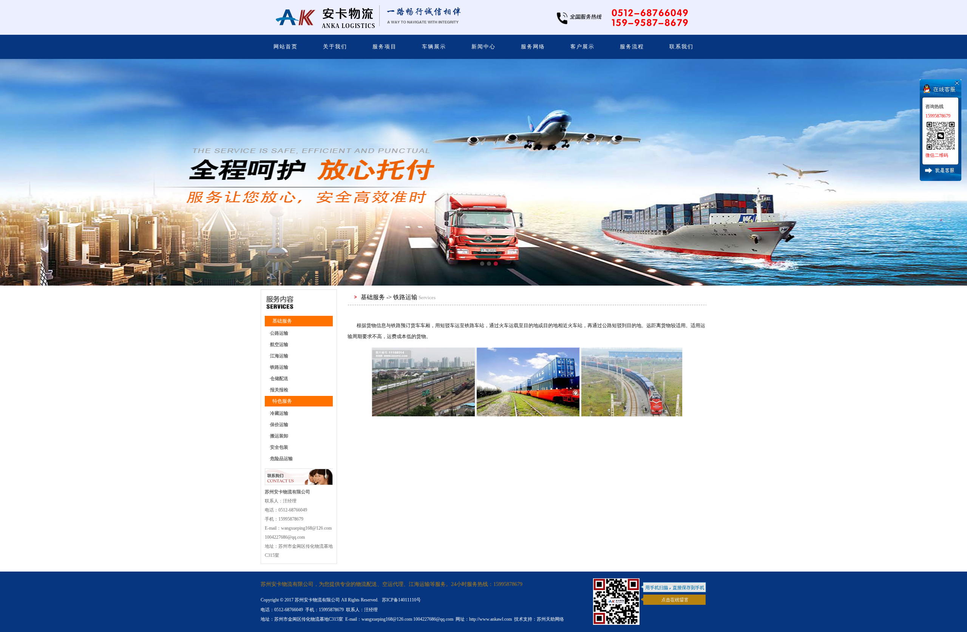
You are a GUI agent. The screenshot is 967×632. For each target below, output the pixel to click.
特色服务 (282, 401)
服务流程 (632, 46)
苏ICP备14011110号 (401, 600)
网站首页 (285, 46)
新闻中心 (483, 46)
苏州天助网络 (550, 619)
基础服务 (282, 321)
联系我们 (681, 46)
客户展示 (582, 46)
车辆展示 (434, 46)
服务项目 (384, 46)
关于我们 (335, 46)
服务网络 (533, 46)
